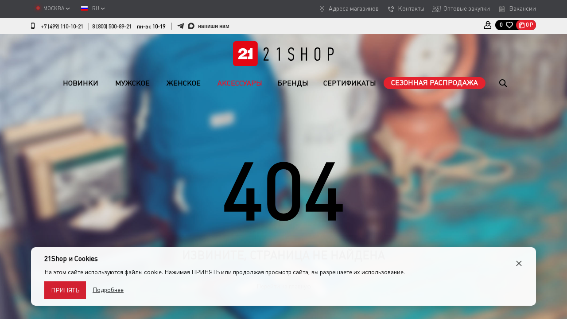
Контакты (411, 8)
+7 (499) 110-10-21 (62, 26)
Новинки (80, 83)
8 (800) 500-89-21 (112, 26)
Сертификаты (349, 83)
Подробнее (108, 289)
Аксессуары (239, 83)
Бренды (292, 83)
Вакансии (522, 8)
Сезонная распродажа (434, 82)
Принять (65, 290)
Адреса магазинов (354, 8)
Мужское (132, 83)
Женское (184, 83)
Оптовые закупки (466, 8)
